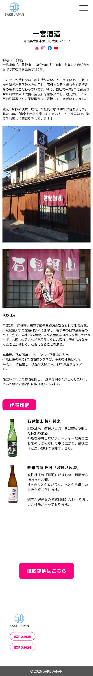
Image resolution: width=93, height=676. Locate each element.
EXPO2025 (22, 636)
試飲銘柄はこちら (46, 570)
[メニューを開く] (83, 7)
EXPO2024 (22, 647)
